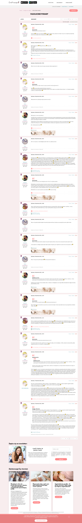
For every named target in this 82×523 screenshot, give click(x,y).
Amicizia (25, 119)
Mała (25, 31)
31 (70, 19)
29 (66, 19)
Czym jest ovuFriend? (56, 6)
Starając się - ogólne (27, 10)
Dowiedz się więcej (43, 517)
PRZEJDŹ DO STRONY (41, 520)
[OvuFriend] (14, 3)
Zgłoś (76, 24)
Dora (25, 70)
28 (65, 438)
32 (72, 19)
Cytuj (70, 24)
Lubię (73, 24)
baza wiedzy (59, 2)
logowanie (71, 6)
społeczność (69, 2)
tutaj (56, 455)
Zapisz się (61, 459)
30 (68, 19)
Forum (21, 10)
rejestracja (64, 6)
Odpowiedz (73, 10)
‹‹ (61, 19)
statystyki (50, 2)
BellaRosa (25, 162)
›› (76, 19)
